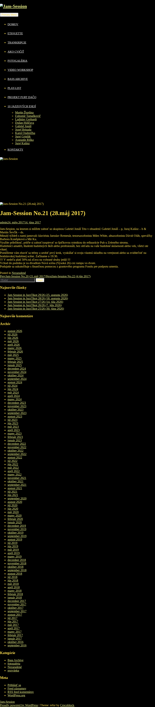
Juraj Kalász (22, 143)
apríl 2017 (14, 628)
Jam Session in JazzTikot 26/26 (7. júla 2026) (35, 305)
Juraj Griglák (23, 136)
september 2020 (17, 498)
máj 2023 (13, 426)
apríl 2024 (14, 396)
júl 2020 (12, 505)
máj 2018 (13, 583)
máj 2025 (13, 355)
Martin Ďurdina (24, 112)
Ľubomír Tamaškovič (28, 116)
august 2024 (15, 382)
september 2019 (17, 536)
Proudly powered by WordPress (19, 705)
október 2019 (15, 532)
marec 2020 (15, 515)
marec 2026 (15, 348)
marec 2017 (15, 631)
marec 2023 (15, 433)
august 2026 (15, 331)
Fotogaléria (17, 60)
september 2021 (17, 484)
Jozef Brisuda (23, 129)
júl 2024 (12, 385)
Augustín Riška (24, 139)
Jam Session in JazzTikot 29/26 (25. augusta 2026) (38, 295)
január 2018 (15, 597)
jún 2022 (13, 464)
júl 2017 (12, 618)
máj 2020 (13, 512)
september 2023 (17, 413)
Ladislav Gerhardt (26, 119)
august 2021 (15, 488)
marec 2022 (15, 474)
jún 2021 (13, 495)
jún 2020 (13, 508)
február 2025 (15, 361)
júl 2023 (12, 419)
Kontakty (15, 149)
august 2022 (15, 457)
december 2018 (17, 560)
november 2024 (17, 372)
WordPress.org (16, 695)
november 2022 (17, 447)
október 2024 (15, 375)
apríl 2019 (14, 553)
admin (3, 222)
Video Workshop (20, 69)
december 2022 (17, 443)
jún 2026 (13, 337)
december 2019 (17, 525)
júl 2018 (12, 577)
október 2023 (15, 409)
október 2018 (15, 566)
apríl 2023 (14, 430)
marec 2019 (15, 556)
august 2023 (15, 416)
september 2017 (17, 611)
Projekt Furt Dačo (22, 97)
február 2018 (15, 594)
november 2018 (17, 563)
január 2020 (15, 522)
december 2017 (17, 601)
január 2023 (15, 440)
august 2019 (15, 539)
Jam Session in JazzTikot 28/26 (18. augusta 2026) (38, 298)
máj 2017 (13, 625)
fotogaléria (14, 663)
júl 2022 (12, 460)
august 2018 (15, 573)
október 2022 (15, 450)
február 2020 (15, 519)
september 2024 (17, 378)
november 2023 (17, 406)
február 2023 (15, 437)
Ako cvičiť (16, 51)
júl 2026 (12, 334)
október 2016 (15, 642)
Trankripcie (17, 42)
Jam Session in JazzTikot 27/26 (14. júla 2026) (35, 301)
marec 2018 (15, 590)
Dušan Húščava (24, 122)
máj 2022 (13, 467)
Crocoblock (67, 705)
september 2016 (17, 645)
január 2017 (15, 638)
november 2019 (17, 529)
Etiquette (15, 33)
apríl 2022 (14, 471)
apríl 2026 (14, 344)
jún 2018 (13, 580)
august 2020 (15, 501)
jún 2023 (13, 423)
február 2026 (15, 351)
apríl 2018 (14, 587)
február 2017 (15, 635)
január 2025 (15, 365)
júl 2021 (12, 491)
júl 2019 (12, 542)
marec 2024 (15, 399)
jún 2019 (13, 546)
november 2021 (17, 478)
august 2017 (15, 614)
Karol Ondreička (25, 133)
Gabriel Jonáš (23, 126)
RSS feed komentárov (21, 692)
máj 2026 (13, 341)
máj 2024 (13, 392)
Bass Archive (18, 78)
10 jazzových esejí (22, 106)
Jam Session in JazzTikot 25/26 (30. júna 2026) (36, 308)
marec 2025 (15, 358)
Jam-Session (7, 701)
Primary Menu (9, 14)
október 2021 (15, 481)
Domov (13, 24)
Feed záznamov (17, 688)
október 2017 (15, 607)
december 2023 (17, 402)
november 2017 (17, 604)
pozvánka (13, 670)
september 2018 (17, 570)
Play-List (14, 88)
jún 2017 (13, 621)
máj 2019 (13, 549)
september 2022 (17, 454)
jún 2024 (13, 389)
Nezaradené (19, 273)
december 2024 (17, 368)
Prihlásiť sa (14, 685)
